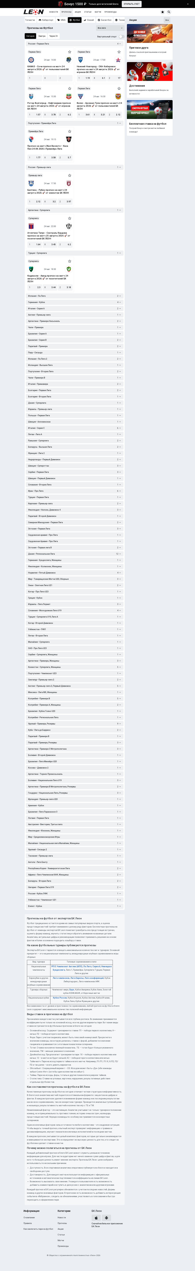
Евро (71, 989)
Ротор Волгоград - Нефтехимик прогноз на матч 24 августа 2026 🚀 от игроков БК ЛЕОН (49, 106)
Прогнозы (66, 12)
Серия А (96, 966)
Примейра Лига (36, 131)
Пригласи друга (138, 47)
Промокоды (110, 12)
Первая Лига (35, 52)
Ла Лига (87, 966)
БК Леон (97, 1210)
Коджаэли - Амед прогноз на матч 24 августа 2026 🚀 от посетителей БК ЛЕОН (47, 279)
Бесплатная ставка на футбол (147, 123)
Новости (53, 12)
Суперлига (34, 218)
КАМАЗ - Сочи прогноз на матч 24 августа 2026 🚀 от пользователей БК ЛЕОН (48, 69)
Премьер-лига (35, 175)
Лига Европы (77, 978)
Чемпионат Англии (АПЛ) (69, 966)
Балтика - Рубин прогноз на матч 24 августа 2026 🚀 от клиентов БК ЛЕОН (48, 191)
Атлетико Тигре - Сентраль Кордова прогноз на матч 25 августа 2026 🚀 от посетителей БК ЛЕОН (48, 236)
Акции (78, 12)
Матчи (98, 12)
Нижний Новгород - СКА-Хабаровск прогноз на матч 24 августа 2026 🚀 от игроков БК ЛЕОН (98, 69)
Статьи (87, 12)
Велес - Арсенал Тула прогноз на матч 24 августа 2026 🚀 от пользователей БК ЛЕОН (99, 106)
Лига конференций (94, 978)
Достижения (137, 85)
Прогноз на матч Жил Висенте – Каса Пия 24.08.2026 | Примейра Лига (47, 147)
